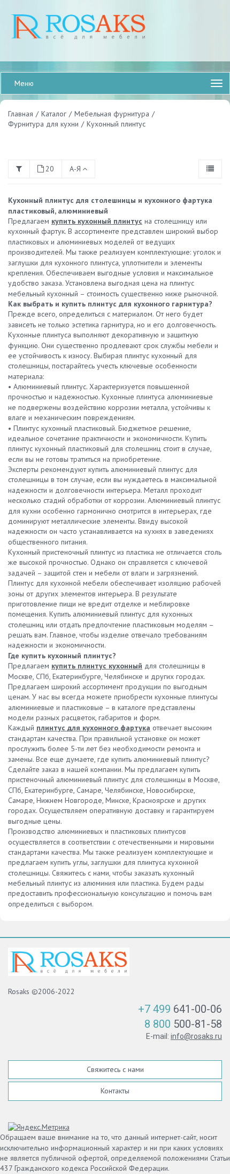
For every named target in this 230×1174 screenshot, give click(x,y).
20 (49, 169)
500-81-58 (183, 1024)
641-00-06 (180, 1009)
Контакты (115, 1091)
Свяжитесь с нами (115, 1069)
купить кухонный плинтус (96, 221)
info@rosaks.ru (196, 1036)
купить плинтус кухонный (96, 666)
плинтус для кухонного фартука (93, 727)
